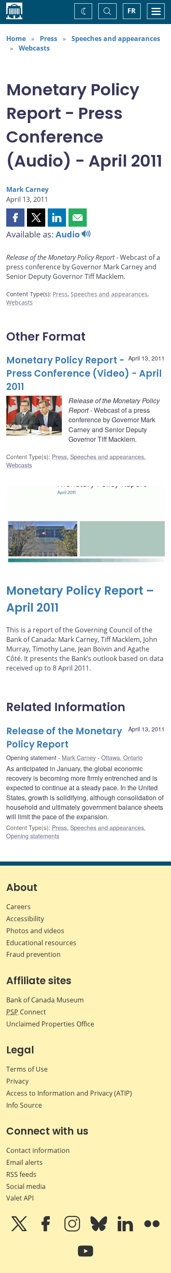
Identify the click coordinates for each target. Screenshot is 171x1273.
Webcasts (34, 48)
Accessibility (25, 918)
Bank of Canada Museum (45, 999)
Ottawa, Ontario (122, 757)
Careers (18, 906)
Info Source (24, 1105)
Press (48, 38)
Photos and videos (35, 930)
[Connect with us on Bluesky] (99, 1229)
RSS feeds (21, 1174)
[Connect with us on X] (20, 1229)
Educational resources (41, 942)
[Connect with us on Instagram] (73, 1229)
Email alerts (24, 1162)
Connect (26, 1011)
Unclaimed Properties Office (50, 1024)
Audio (69, 234)
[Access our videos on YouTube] (85, 1256)
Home (16, 38)
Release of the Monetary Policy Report (64, 738)
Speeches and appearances (115, 38)
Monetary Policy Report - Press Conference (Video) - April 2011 (84, 373)
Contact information (38, 1150)
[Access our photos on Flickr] (151, 1229)
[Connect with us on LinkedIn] (126, 1229)
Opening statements (32, 836)
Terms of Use (27, 1069)
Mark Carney (27, 189)
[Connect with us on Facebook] (46, 1229)
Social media (26, 1186)
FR (131, 10)
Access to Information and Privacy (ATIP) (69, 1093)
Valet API (20, 1198)
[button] (15, 217)
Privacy (17, 1081)
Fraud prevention (33, 954)
